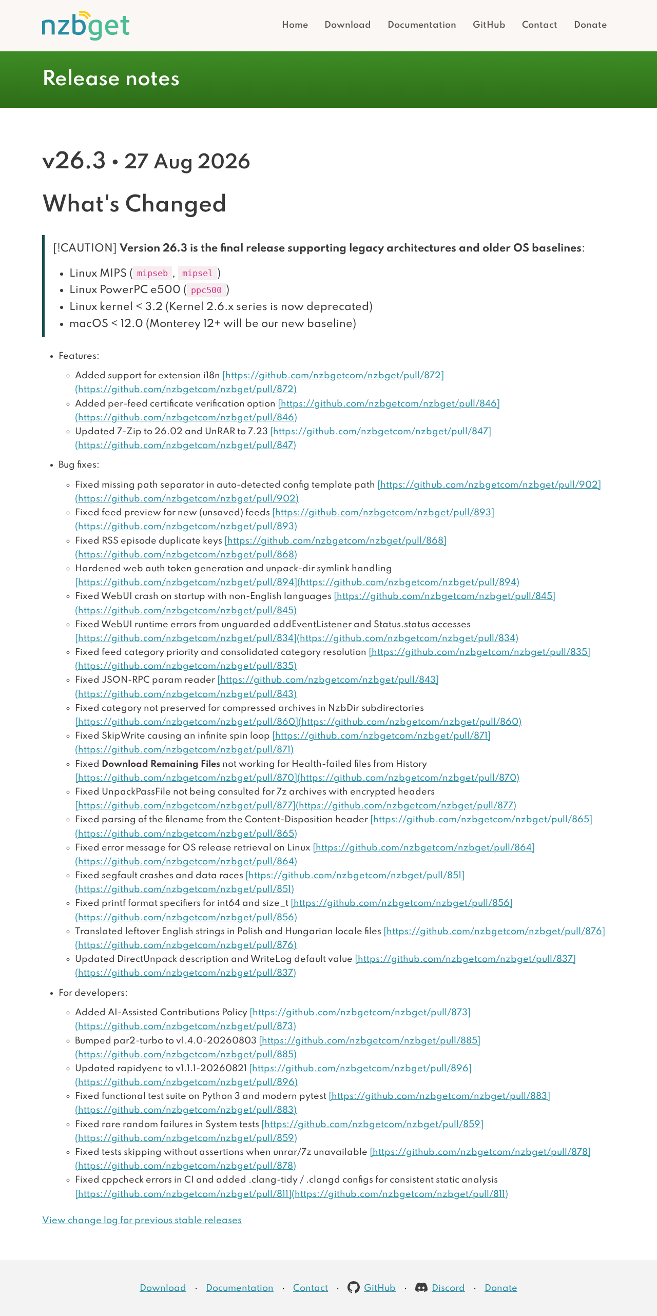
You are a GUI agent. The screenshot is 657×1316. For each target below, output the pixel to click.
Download (347, 25)
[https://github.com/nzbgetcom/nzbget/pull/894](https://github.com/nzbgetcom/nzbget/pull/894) (297, 582)
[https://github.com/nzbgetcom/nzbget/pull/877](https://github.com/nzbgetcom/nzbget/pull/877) (295, 805)
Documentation (422, 25)
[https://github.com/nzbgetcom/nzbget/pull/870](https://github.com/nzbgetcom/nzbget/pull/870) (297, 778)
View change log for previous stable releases (142, 1220)
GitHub (489, 25)
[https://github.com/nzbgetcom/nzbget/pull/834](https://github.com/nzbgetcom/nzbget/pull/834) (296, 638)
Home (295, 25)
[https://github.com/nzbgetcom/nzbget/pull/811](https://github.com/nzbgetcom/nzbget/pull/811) (291, 1194)
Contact (539, 25)
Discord (448, 1288)
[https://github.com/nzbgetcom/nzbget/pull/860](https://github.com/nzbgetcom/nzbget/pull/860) (298, 722)
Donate (590, 25)
